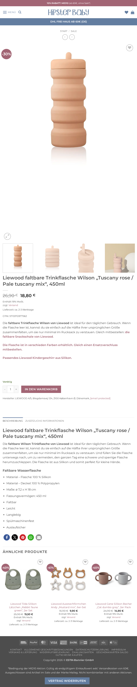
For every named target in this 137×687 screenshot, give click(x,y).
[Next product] (65, 37)
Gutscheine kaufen (69, 655)
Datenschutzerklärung (92, 649)
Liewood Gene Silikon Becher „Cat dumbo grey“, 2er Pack (113, 605)
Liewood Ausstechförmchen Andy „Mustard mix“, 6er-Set (68, 605)
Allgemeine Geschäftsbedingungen (48, 649)
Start (63, 31)
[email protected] (100, 398)
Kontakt (16, 649)
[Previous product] (72, 37)
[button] (9, 12)
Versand (13, 305)
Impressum (118, 649)
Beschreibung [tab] (13, 421)
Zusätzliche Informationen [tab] (44, 421)
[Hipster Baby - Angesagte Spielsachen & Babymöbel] (68, 12)
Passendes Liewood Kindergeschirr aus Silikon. (37, 358)
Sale (74, 31)
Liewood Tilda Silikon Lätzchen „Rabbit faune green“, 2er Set (23, 607)
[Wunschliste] (126, 12)
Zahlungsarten (83, 652)
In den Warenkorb (41, 389)
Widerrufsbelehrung (55, 652)
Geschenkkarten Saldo (112, 652)
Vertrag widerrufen (67, 681)
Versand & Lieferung (23, 652)
